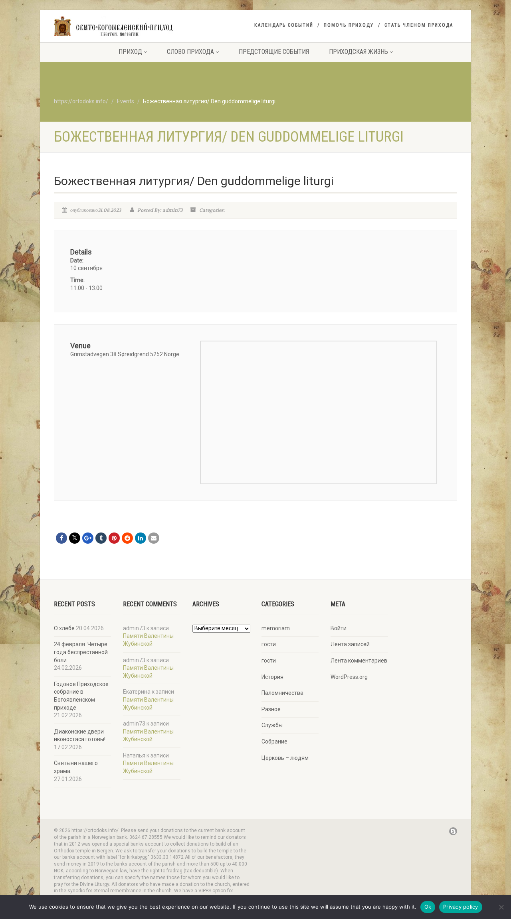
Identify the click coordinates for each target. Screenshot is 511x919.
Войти (339, 628)
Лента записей (350, 644)
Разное (271, 709)
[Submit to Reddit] (127, 538)
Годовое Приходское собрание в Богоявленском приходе (81, 696)
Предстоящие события (274, 51)
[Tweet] (74, 538)
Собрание (274, 741)
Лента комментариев (359, 660)
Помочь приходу (349, 25)
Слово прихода (190, 51)
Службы (272, 725)
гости (268, 644)
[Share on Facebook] (61, 538)
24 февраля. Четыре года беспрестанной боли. (81, 652)
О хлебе (64, 628)
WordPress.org (349, 677)
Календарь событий (283, 25)
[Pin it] (114, 538)
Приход (130, 51)
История (272, 677)
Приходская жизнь (358, 51)
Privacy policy (460, 906)
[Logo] (117, 27)
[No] (501, 907)
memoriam (275, 628)
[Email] (153, 538)
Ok (428, 906)
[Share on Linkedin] (140, 538)
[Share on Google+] (87, 538)
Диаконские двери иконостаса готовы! (79, 735)
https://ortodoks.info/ (81, 101)
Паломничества (282, 693)
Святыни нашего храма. (76, 767)
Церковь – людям (285, 758)
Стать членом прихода (418, 25)
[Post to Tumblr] (101, 538)
